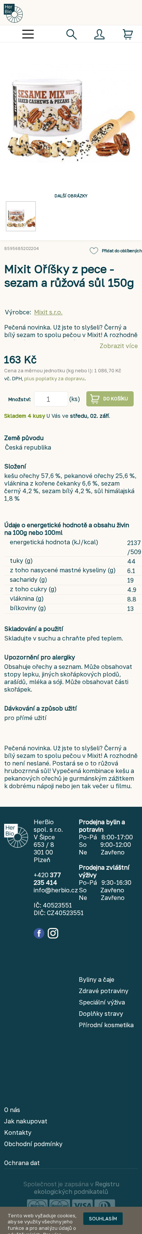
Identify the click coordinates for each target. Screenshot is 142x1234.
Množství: (19, 399)
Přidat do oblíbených (122, 250)
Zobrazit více (119, 346)
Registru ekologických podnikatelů (76, 1187)
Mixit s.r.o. (48, 312)
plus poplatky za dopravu (54, 378)
